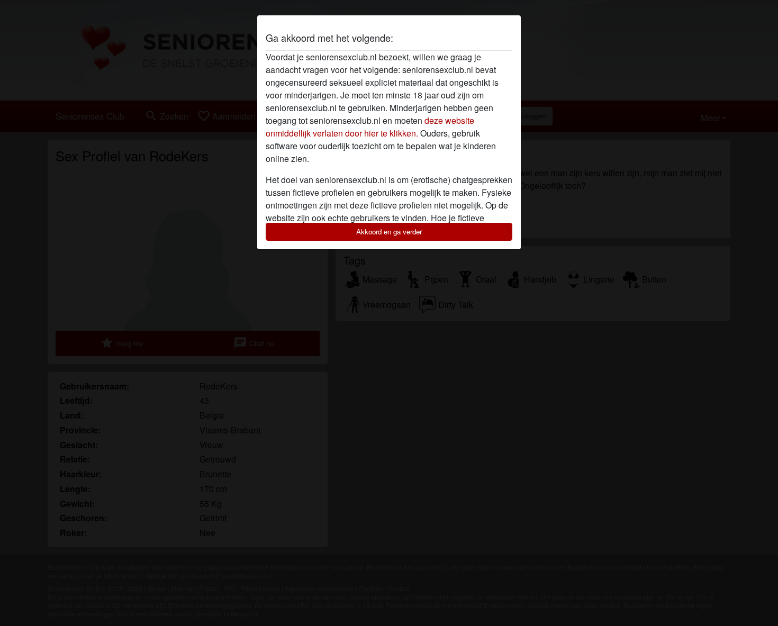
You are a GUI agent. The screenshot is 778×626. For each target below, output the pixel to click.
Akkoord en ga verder (389, 231)
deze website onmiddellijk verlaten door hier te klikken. (370, 126)
